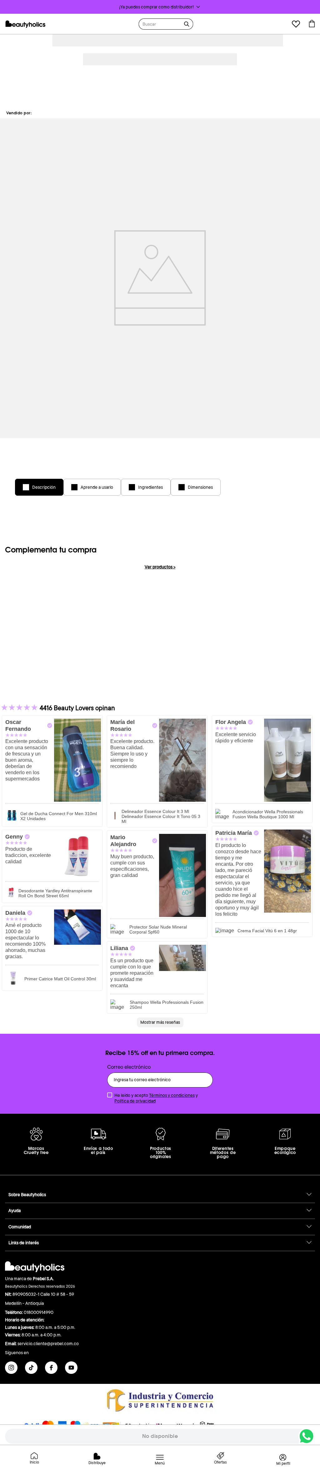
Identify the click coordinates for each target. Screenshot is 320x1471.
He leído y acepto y (156, 1098)
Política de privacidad (135, 1100)
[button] (160, 7)
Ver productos (160, 566)
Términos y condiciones (172, 1095)
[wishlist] (296, 25)
